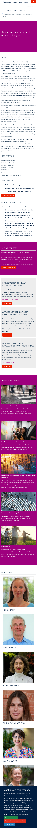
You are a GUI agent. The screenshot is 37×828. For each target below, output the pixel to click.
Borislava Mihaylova (14, 723)
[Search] (33, 6)
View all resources (8, 195)
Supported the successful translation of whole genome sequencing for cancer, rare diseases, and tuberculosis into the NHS (19, 233)
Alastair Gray (10, 648)
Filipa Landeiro (11, 685)
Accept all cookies (10, 818)
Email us (4, 173)
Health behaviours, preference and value (14, 442)
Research (9, 10)
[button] (33, 1)
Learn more (7, 303)
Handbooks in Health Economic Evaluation (19, 188)
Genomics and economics (9, 406)
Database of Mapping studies (15, 185)
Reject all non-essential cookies (15, 821)
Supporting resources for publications (18, 191)
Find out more (9, 824)
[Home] (4, 10)
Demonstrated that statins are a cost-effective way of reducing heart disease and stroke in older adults (19, 223)
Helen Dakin (9, 610)
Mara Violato (10, 761)
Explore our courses (9, 267)
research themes (19, 95)
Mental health (5, 546)
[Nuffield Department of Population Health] (15, 1)
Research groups (18, 10)
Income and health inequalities (11, 513)
